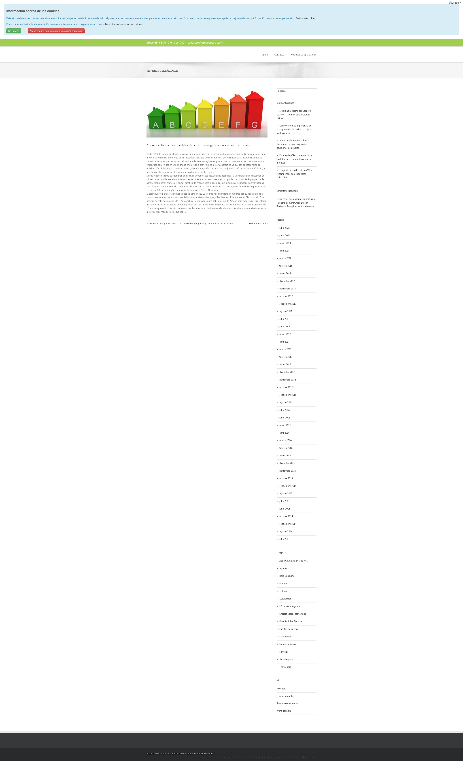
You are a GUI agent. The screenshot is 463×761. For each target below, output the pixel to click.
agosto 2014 (285, 531)
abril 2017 (284, 341)
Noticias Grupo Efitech (304, 54)
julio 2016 (284, 410)
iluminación (285, 636)
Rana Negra (309, 757)
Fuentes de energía (289, 629)
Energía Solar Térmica (290, 621)
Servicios (283, 651)
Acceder (281, 688)
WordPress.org (284, 710)
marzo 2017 (285, 349)
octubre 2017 (286, 296)
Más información (257, 223)
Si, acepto (13, 31)
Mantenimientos (287, 644)
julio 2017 (284, 319)
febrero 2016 (285, 448)
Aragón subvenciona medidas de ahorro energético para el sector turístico (199, 145)
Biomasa (283, 583)
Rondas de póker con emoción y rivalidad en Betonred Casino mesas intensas (295, 159)
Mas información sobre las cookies (123, 24)
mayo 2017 (285, 334)
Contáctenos (307, 206)
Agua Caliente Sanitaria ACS (293, 560)
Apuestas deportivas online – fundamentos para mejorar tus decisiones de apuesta (293, 144)
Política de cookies (203, 753)
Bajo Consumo (287, 575)
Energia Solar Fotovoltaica (292, 613)
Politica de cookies (306, 18)
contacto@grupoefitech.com (205, 42)
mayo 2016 (285, 425)
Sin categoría (286, 659)
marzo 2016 (285, 440)
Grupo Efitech (156, 223)
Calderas (283, 591)
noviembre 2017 (287, 288)
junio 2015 (284, 508)
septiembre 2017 (287, 303)
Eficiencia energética (194, 223)
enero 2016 (285, 455)
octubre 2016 (286, 387)
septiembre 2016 (287, 394)
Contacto (279, 54)
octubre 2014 (286, 516)
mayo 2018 (285, 243)
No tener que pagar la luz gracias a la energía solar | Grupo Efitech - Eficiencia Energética (296, 202)
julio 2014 (284, 539)
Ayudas (283, 568)
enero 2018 (285, 273)
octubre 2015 (286, 478)
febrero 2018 (285, 265)
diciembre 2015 (287, 463)
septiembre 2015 (287, 485)
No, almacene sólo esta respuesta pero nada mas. (56, 31)
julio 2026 (284, 227)
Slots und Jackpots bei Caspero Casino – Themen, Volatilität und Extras (294, 114)
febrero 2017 (285, 356)
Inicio (265, 54)
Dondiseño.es (261, 757)
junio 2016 (284, 417)
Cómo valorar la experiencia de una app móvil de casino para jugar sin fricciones (294, 129)
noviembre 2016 (287, 379)
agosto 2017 (285, 311)
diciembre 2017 (287, 281)
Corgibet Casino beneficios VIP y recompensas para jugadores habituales (294, 174)
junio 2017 (284, 326)
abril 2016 (284, 432)
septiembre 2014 (287, 523)
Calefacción (285, 598)
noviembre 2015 (287, 470)
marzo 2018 (285, 258)
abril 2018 (284, 250)
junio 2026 (284, 235)
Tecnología (285, 666)
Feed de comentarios (287, 703)
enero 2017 (285, 364)
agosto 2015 (285, 493)
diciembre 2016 (287, 372)
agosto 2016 (285, 402)
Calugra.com (224, 757)
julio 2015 (284, 501)
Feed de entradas (285, 696)
